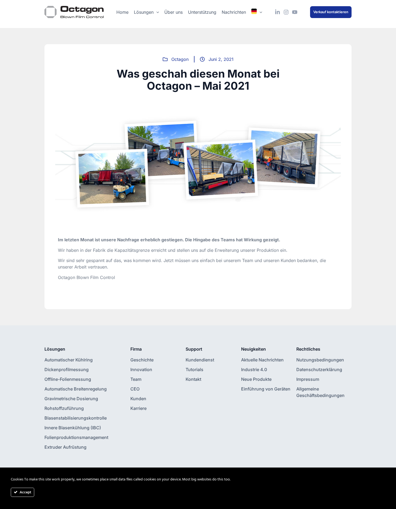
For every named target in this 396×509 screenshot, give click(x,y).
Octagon (180, 59)
